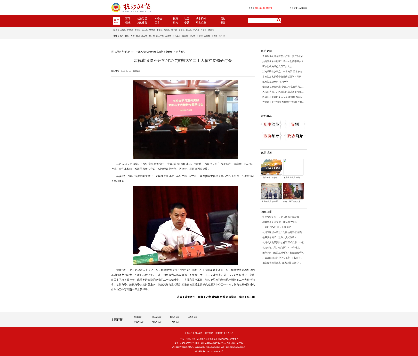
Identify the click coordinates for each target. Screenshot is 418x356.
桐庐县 (196, 30)
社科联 (222, 36)
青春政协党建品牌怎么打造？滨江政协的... (283, 56)
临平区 (174, 30)
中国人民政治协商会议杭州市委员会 (154, 51)
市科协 (207, 36)
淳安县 (204, 30)
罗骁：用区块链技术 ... (293, 201)
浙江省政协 (157, 317)
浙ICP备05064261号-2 (228, 339)
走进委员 (142, 18)
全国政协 (138, 317)
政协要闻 (180, 51)
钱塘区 (152, 30)
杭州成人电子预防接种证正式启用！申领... (283, 242)
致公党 (152, 36)
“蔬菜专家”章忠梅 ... (270, 177)
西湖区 (137, 30)
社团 (186, 18)
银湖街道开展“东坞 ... (293, 177)
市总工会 (177, 36)
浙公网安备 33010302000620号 (209, 351)
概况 (127, 22)
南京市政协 (157, 322)
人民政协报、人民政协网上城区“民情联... (283, 91)
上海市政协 (193, 317)
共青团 (185, 36)
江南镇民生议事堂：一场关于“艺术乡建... (283, 71)
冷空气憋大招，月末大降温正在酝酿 (280, 217)
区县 (157, 22)
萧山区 (159, 30)
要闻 (127, 18)
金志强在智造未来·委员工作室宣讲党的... (283, 86)
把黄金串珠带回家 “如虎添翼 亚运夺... (281, 262)
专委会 (158, 18)
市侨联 (214, 36)
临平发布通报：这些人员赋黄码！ (279, 237)
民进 (138, 36)
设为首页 (293, 8)
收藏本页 (302, 8)
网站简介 (199, 333)
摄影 (222, 18)
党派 (175, 18)
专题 (186, 22)
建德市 (211, 30)
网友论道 (201, 22)
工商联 (168, 36)
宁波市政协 (139, 322)
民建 (133, 36)
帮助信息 (209, 333)
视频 (222, 22)
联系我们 (229, 333)
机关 (175, 22)
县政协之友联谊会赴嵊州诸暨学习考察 (281, 76)
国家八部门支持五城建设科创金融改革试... (283, 252)
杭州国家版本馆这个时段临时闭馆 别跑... (283, 232)
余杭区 (167, 30)
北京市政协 (175, 317)
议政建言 (142, 22)
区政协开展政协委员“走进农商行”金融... (282, 96)
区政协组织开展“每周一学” (275, 81)
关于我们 (188, 333)
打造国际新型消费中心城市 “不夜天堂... (282, 257)
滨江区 (145, 30)
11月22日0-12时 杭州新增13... (277, 227)
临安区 (189, 30)
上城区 (123, 30)
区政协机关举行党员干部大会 (277, 66)
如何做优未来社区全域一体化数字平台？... (283, 61)
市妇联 (192, 36)
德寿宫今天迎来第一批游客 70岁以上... (282, 222)
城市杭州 (201, 18)
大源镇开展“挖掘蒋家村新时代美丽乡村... (283, 102)
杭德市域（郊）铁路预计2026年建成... (282, 247)
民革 (122, 36)
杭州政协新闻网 (122, 51)
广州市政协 (175, 322)
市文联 (200, 36)
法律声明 (219, 333)
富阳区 (182, 30)
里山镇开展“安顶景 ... (271, 201)
